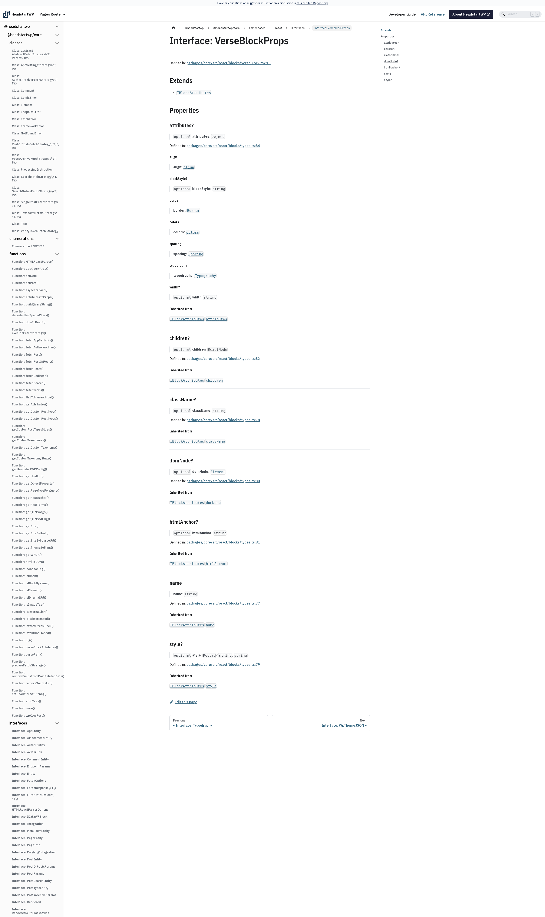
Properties (388, 36)
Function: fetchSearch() (28, 383)
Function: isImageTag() (28, 604)
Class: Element (22, 105)
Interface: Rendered (26, 902)
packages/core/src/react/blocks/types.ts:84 (223, 146)
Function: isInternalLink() (29, 612)
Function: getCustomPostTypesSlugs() (32, 428)
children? (390, 49)
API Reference (433, 14)
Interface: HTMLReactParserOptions (30, 807)
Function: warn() (23, 708)
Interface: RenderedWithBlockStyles (30, 911)
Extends (386, 30)
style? (388, 80)
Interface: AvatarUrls (27, 752)
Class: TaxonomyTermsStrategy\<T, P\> (34, 215)
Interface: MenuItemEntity (31, 831)
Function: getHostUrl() (27, 476)
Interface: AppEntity (26, 731)
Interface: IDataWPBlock (29, 817)
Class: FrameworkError (28, 126)
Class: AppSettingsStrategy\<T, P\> (34, 67)
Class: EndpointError (26, 112)
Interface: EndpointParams (31, 766)
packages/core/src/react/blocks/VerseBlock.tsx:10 (228, 63)
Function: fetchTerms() (28, 390)
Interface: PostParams (28, 874)
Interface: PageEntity (27, 838)
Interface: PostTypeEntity (30, 888)
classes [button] (15, 42)
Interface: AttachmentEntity (32, 738)
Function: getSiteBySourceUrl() (34, 540)
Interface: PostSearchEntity (32, 881)
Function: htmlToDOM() (28, 562)
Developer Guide (402, 14)
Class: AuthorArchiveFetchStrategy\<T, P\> (35, 79)
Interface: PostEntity (27, 859)
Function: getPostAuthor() (30, 498)
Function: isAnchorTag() (28, 569)
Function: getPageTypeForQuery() (35, 490)
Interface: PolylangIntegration (34, 852)
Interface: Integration (27, 824)
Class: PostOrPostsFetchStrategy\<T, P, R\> (35, 144)
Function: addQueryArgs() (30, 269)
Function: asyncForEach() (29, 290)
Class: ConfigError (24, 98)
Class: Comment (23, 91)
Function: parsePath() (27, 654)
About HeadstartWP (469, 14)
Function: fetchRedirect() (30, 376)
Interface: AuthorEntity (28, 745)
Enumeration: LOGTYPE (28, 246)
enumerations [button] (21, 238)
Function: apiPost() (25, 283)
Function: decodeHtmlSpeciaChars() (30, 313)
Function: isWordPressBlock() (32, 626)
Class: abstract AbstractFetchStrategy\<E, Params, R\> (31, 54)
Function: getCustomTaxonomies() (29, 438)
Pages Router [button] (51, 14)
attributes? (391, 42)
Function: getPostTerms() (30, 505)
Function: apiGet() (24, 276)
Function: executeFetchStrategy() (29, 331)
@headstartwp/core (24, 34)
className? (391, 55)
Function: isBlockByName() (30, 583)
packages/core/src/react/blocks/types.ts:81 (223, 542)
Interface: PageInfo (26, 845)
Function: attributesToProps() (32, 297)
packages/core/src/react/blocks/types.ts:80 (223, 481)
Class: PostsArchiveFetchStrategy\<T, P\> (34, 158)
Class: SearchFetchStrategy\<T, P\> (34, 179)
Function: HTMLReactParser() (32, 262)
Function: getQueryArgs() (29, 512)
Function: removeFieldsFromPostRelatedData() (37, 674)
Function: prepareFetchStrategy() (29, 663)
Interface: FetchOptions (29, 781)
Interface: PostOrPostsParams (33, 867)
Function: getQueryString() (31, 519)
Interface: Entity (23, 774)
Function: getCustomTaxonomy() (34, 447)
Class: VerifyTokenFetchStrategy (35, 231)
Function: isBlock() (25, 576)
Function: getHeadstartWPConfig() (29, 467)
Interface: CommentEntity (30, 759)
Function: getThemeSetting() (32, 547)
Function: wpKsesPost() (28, 715)
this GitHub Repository (312, 3)
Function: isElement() (27, 590)
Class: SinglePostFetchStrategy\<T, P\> (35, 204)
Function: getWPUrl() (27, 555)
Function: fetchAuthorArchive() (34, 347)
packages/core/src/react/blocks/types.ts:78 (223, 420)
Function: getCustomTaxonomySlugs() (31, 456)
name (387, 74)
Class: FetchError (24, 119)
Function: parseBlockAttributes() (35, 647)
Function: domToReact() (28, 322)
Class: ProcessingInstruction (32, 169)
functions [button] (17, 253)
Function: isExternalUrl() (29, 597)
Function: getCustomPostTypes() (35, 419)
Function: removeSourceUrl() (32, 683)
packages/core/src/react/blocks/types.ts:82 (223, 359)
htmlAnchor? (392, 67)
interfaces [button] (18, 723)
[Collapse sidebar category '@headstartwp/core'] (57, 35)
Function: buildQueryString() (32, 304)
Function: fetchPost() (27, 355)
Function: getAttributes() (29, 404)
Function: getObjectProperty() (33, 483)
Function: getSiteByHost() (30, 533)
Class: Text (19, 224)
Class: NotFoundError (27, 133)
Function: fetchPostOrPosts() (32, 362)
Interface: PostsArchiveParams (34, 895)
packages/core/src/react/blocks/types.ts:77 (223, 603)
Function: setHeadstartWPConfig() (29, 692)
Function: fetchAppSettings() (32, 340)
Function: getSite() (25, 526)
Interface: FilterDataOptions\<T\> (32, 797)
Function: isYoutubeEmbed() (31, 633)
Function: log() (22, 640)
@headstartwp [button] (17, 26)
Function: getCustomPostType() (34, 412)
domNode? (391, 61)
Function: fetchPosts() (27, 369)
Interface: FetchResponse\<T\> (34, 788)
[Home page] (173, 28)
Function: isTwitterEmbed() (31, 619)
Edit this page (186, 702)
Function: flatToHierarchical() (33, 397)
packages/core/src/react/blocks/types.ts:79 (223, 664)
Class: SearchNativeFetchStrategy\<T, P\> (34, 191)
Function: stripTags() (26, 701)
